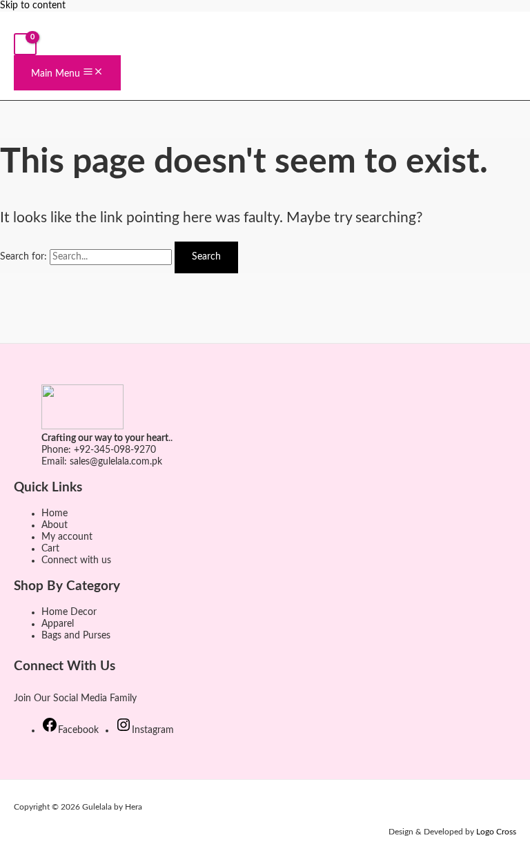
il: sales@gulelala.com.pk (111, 462)
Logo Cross (496, 832)
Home (54, 513)
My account (66, 537)
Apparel (57, 624)
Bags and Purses (75, 635)
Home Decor (69, 612)
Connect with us (76, 560)
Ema (50, 462)
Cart (50, 549)
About (54, 525)
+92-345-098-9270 (115, 450)
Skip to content (33, 5)
